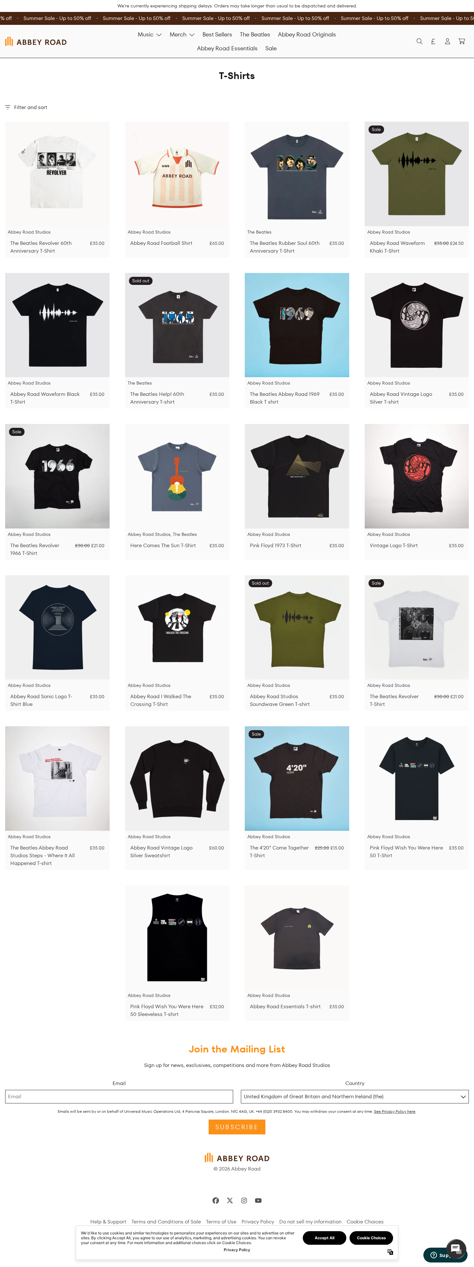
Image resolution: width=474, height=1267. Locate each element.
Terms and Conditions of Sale (166, 1221)
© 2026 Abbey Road (237, 1168)
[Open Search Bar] (419, 41)
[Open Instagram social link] (244, 1200)
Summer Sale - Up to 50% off (52, 18)
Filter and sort (30, 107)
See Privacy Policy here (394, 1111)
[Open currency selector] (433, 41)
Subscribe (237, 1126)
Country (354, 1083)
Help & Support (108, 1221)
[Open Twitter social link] (230, 1200)
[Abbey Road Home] (35, 41)
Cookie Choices (365, 1221)
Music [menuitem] (145, 34)
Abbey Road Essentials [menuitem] (227, 48)
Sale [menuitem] (271, 48)
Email (119, 1083)
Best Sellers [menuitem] (217, 34)
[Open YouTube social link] (258, 1200)
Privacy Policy (258, 1221)
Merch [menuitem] (178, 34)
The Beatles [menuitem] (255, 34)
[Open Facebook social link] (216, 1200)
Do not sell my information (310, 1221)
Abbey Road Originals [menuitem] (307, 34)
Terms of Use (221, 1221)
